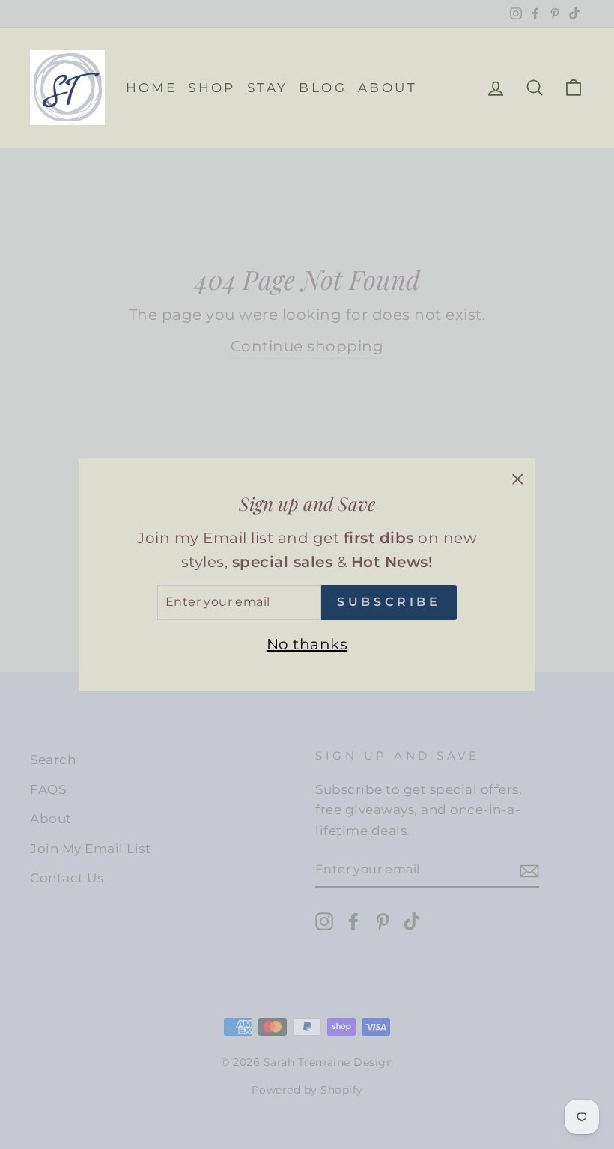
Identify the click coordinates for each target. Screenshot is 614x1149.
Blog (323, 87)
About (387, 87)
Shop (212, 87)
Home (151, 87)
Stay (267, 87)
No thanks (307, 644)
